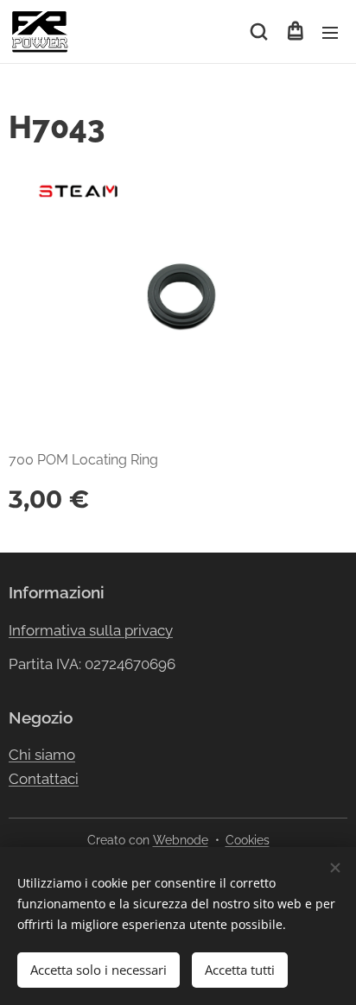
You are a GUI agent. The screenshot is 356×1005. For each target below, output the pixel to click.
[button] (258, 32)
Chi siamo (42, 754)
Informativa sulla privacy (91, 630)
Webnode (180, 840)
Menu (330, 32)
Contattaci (44, 778)
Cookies (248, 840)
